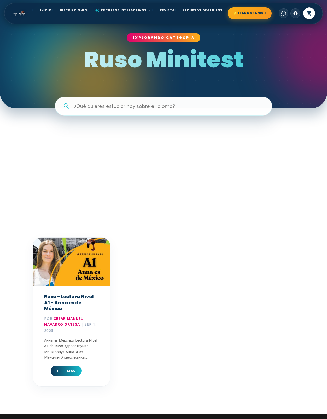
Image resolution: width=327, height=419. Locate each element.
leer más (66, 370)
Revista (167, 10)
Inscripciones (73, 10)
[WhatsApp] (283, 13)
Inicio (46, 10)
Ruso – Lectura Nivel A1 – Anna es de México (69, 302)
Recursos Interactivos (123, 10)
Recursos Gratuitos (203, 10)
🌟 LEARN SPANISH (249, 13)
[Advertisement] (163, 167)
